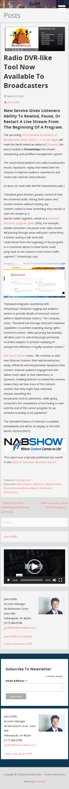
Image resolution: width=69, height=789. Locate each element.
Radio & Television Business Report (34, 462)
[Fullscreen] (60, 580)
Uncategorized (23, 480)
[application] (34, 566)
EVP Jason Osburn (14, 355)
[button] (63, 6)
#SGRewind (46, 488)
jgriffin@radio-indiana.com (20, 627)
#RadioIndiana (53, 484)
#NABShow (39, 484)
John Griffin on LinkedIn (18, 636)
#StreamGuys (11, 492)
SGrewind (52, 144)
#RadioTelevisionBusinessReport (21, 488)
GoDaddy (40, 781)
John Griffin (13, 102)
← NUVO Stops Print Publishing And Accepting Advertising (15, 507)
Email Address (16, 681)
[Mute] (54, 580)
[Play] (8, 580)
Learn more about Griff (18, 644)
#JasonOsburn (24, 484)
